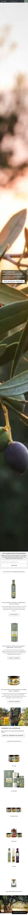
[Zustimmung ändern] (2, 910)
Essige (14, 855)
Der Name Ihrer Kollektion (14, 880)
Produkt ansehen (14, 658)
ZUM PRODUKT (14, 614)
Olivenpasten (14, 805)
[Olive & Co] (14, 1)
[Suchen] (22, 1)
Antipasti (14, 830)
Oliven (14, 755)
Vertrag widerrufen (19, 912)
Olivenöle (14, 780)
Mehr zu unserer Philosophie (13, 735)
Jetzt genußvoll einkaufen (13, 281)
